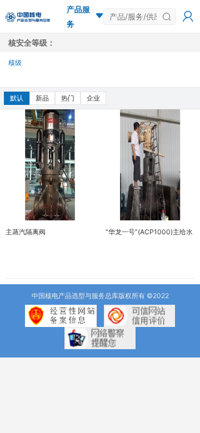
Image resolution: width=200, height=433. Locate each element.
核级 (15, 62)
